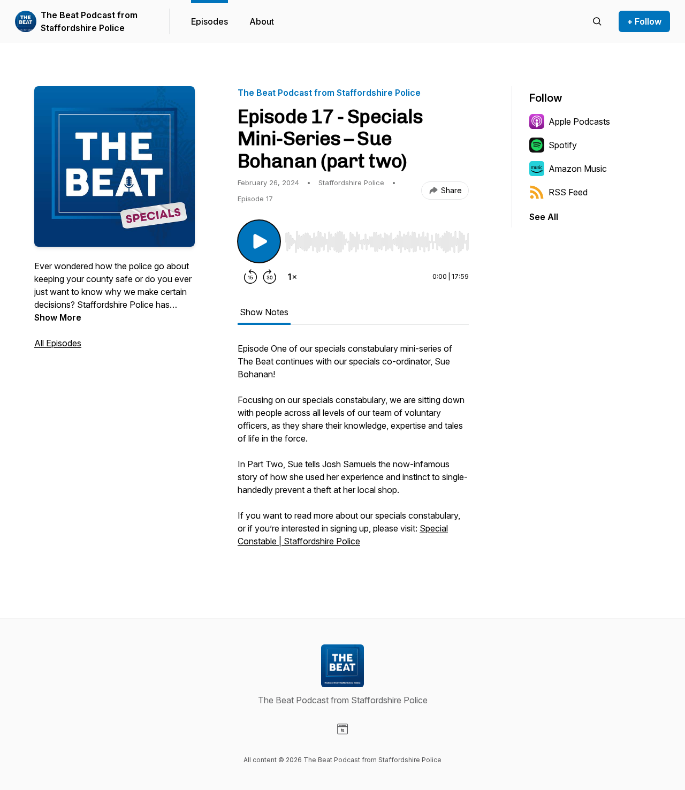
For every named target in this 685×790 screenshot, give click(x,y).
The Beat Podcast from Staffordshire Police (89, 21)
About (261, 21)
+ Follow (644, 21)
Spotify (563, 145)
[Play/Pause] (259, 241)
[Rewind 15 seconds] (250, 276)
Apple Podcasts (579, 121)
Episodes (209, 21)
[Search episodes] (597, 21)
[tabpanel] (353, 450)
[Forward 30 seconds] (269, 276)
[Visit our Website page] (342, 729)
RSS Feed (568, 192)
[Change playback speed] (292, 276)
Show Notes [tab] (264, 312)
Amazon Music (578, 168)
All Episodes (57, 343)
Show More (57, 317)
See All (543, 216)
